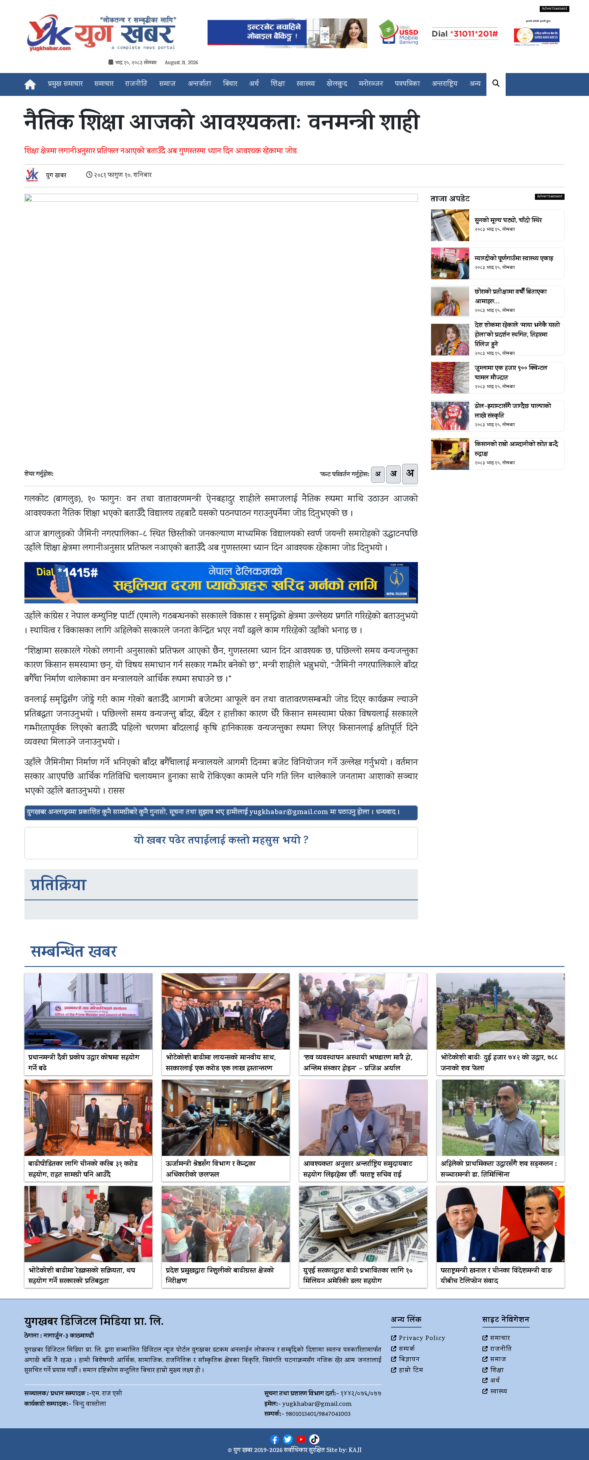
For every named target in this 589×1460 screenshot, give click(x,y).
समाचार (104, 84)
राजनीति (136, 84)
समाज (167, 84)
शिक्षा (278, 84)
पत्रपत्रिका (407, 84)
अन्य (475, 84)
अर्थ (254, 84)
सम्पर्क (407, 1349)
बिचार (230, 84)
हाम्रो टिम (411, 1371)
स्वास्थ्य (306, 84)
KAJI (355, 1451)
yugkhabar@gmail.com (317, 1404)
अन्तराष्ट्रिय (445, 84)
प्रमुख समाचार (65, 84)
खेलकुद (337, 84)
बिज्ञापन (409, 1360)
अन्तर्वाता (199, 84)
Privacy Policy (422, 1339)
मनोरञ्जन (371, 84)
